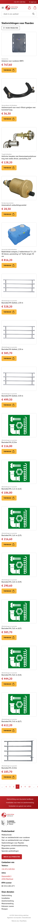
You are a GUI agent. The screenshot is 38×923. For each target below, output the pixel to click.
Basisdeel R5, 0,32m (9, 768)
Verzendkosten (26, 917)
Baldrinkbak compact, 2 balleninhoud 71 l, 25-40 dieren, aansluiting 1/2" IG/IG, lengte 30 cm (19, 253)
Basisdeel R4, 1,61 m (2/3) (11, 535)
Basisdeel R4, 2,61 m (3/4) (11, 582)
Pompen (5, 909)
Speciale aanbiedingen (10, 851)
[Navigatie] (2, 7)
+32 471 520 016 (19, 2)
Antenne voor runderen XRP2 (13, 61)
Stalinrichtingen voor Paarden (13, 843)
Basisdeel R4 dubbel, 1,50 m (12, 303)
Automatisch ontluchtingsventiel (14, 205)
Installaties (6, 898)
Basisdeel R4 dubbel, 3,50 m (12, 396)
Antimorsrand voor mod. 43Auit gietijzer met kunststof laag (18, 108)
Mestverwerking (8, 903)
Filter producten (11, 28)
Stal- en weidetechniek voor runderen (16, 837)
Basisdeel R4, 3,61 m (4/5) (11, 628)
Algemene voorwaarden (14, 917)
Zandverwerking (8, 901)
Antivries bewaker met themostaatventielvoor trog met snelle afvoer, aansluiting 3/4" (19, 157)
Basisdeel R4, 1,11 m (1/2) (11, 489)
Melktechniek (7, 835)
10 (29, 787)
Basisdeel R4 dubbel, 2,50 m (12, 349)
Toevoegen (8, 70)
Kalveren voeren (8, 906)
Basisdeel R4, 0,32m (9, 442)
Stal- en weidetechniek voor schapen (15, 840)
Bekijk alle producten (12, 857)
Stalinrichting (7, 895)
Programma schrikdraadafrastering (15, 845)
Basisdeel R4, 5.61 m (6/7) (11, 721)
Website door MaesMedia (19, 921)
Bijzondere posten (8, 848)
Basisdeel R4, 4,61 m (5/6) (11, 675)
